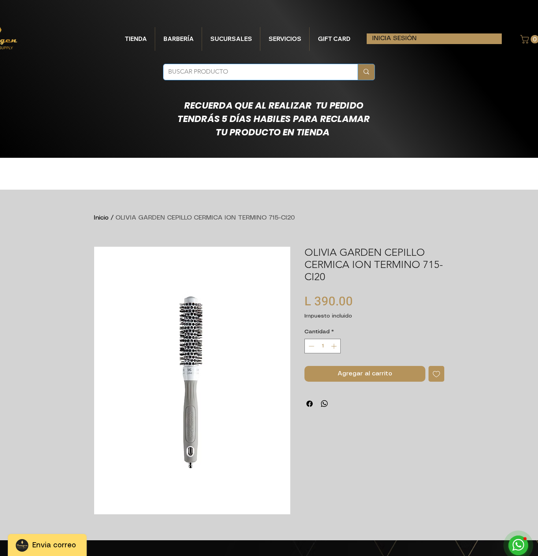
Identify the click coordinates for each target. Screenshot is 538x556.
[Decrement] (310, 346)
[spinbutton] (322, 346)
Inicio (101, 218)
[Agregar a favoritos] (436, 374)
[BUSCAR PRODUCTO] (366, 72)
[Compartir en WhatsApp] (324, 403)
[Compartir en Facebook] (309, 403)
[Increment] (334, 346)
